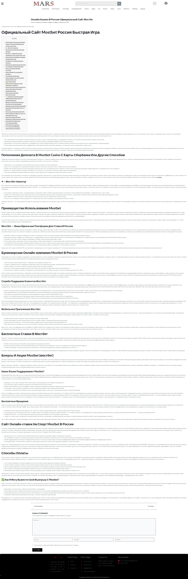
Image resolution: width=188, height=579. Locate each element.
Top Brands (45, 9)
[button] (8, 3)
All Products (55, 9)
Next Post (151, 506)
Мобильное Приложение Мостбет (16, 65)
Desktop (134, 9)
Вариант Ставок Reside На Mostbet (16, 106)
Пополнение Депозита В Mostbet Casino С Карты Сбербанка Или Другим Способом (15, 44)
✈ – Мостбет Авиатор (12, 48)
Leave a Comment (36, 22)
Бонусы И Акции (10, 94)
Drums (87, 9)
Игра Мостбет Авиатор (12, 125)
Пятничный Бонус (11, 91)
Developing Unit (77, 9)
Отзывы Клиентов (11, 100)
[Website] (134, 540)
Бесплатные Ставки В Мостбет (15, 66)
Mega (93, 9)
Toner (119, 9)
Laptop (142, 9)
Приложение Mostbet (12, 93)
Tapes (112, 9)
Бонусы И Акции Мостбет (13, 117)
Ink (99, 9)
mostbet (159, 177)
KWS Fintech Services (103, 577)
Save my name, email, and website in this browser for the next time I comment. (56, 545)
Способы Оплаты (11, 81)
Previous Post (38, 506)
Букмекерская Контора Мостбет (15, 111)
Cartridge (65, 9)
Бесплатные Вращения (12, 76)
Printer (105, 9)
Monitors (126, 9)
